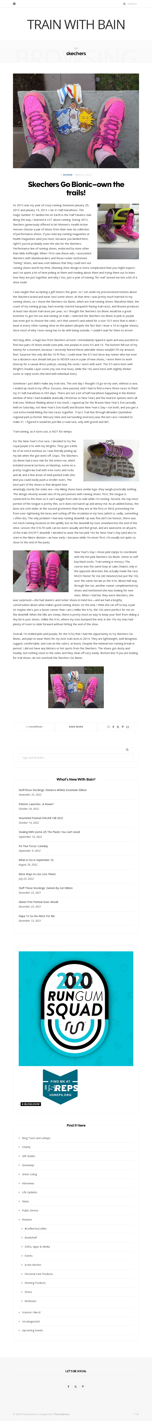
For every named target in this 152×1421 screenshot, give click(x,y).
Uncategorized (30, 1321)
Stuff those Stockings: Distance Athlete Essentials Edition (53, 790)
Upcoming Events (32, 1330)
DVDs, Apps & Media (37, 1246)
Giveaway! (28, 1165)
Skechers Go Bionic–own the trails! (76, 188)
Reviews (68, 174)
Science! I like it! (31, 1312)
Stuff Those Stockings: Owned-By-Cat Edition (46, 888)
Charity (26, 1147)
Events (29, 1255)
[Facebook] (113, 727)
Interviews (28, 1183)
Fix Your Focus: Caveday (33, 846)
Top (136, 1413)
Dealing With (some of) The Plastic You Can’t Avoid (49, 832)
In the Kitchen (33, 1265)
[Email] (127, 727)
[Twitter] (118, 727)
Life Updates (29, 1192)
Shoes (28, 1292)
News (25, 1201)
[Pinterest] (123, 727)
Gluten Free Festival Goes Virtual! (38, 902)
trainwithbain (35, 726)
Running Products (35, 1283)
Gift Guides (28, 1156)
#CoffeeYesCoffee (36, 1228)
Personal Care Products (39, 1274)
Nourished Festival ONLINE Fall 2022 (41, 818)
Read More (76, 726)
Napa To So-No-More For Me (37, 916)
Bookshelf (31, 1237)
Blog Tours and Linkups (36, 1138)
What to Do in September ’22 (36, 860)
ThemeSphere (61, 1414)
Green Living (29, 1174)
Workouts (30, 1301)
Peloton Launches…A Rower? (36, 804)
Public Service (30, 1210)
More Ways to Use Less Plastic (37, 874)
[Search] (124, 4)
